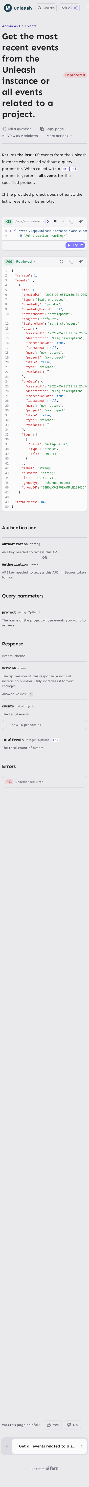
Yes (56, 1425)
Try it (77, 245)
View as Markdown (22, 136)
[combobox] (21, 262)
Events (30, 26)
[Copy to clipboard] (71, 221)
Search (49, 8)
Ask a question (19, 129)
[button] (44, 781)
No (75, 1425)
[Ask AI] (81, 221)
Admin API (11, 26)
